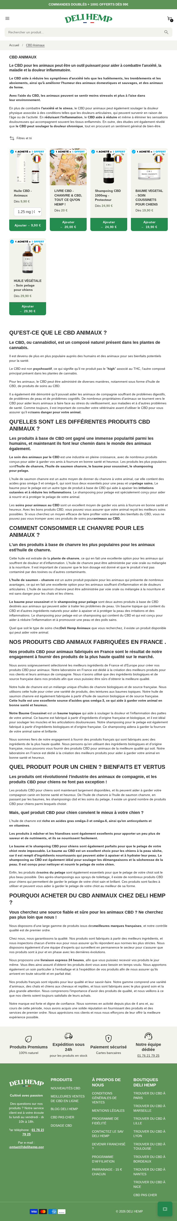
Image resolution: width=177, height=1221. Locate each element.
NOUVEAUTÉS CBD (65, 1088)
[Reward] (165, 1209)
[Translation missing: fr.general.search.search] (166, 32)
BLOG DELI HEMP (64, 1109)
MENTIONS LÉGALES (108, 1110)
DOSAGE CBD (61, 1125)
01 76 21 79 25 (148, 1055)
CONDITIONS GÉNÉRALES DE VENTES (104, 1097)
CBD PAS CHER (62, 1117)
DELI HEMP (135, 1211)
